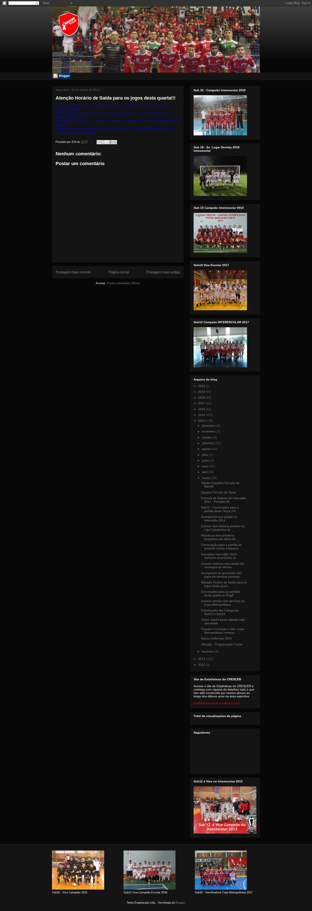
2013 (202, 658)
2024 (202, 386)
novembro (209, 431)
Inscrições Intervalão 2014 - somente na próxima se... (219, 556)
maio (205, 466)
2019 (202, 391)
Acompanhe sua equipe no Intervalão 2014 (219, 518)
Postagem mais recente (73, 272)
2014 (202, 420)
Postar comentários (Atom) (123, 283)
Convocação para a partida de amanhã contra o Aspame (221, 546)
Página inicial (118, 272)
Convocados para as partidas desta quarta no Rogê (220, 593)
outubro (207, 437)
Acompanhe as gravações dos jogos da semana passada (221, 574)
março (206, 478)
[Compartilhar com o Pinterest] (115, 142)
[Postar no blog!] (103, 142)
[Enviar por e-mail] (99, 142)
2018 (202, 397)
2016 (202, 409)
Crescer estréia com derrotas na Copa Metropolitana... (223, 602)
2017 (202, 403)
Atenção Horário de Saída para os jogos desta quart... (224, 584)
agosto (207, 449)
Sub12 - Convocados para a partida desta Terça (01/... (220, 509)
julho (205, 454)
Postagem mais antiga (163, 272)
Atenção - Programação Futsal (221, 644)
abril (205, 472)
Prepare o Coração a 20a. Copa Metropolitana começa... (222, 630)
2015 (202, 415)
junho (206, 460)
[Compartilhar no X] (107, 142)
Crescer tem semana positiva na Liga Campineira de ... (223, 527)
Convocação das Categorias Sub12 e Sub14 (220, 612)
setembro (208, 443)
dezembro (209, 425)
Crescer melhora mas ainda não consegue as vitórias (222, 565)
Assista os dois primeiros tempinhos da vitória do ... (220, 537)
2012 (202, 664)
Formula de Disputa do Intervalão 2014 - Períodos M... (223, 499)
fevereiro (208, 651)
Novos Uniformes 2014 (216, 638)
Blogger (180, 902)
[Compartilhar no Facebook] (111, 142)
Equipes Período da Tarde (218, 492)
